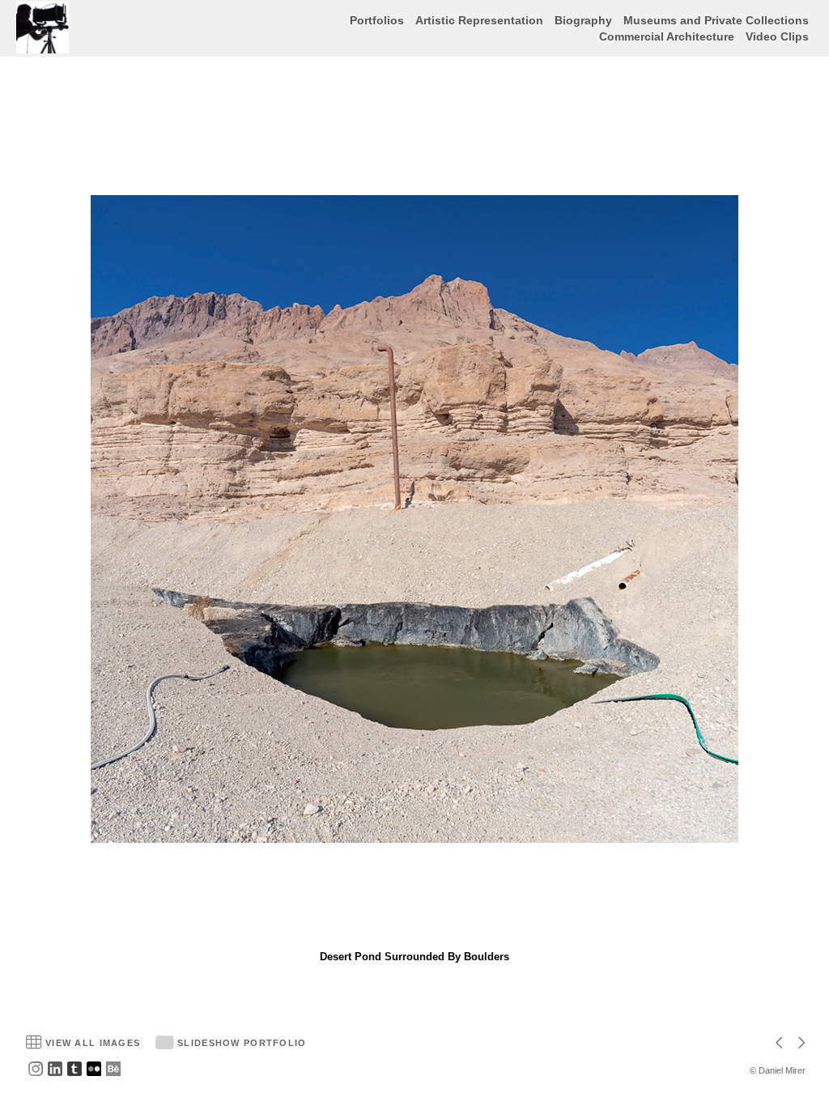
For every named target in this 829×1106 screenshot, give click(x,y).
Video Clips (777, 36)
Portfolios (377, 20)
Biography (583, 20)
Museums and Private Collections (716, 20)
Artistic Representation (479, 20)
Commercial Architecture (666, 36)
